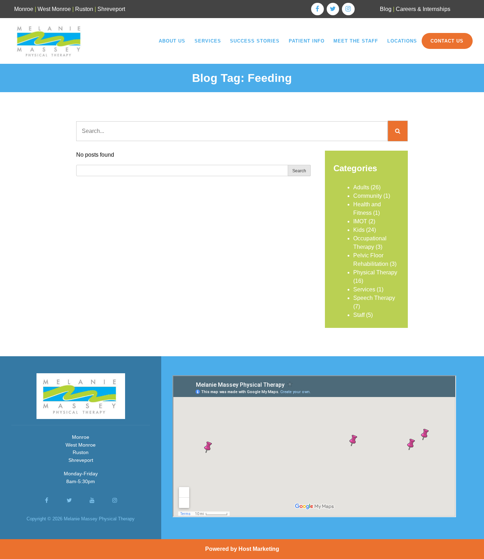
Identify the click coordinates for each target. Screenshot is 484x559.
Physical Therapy (375, 272)
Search (299, 170)
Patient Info (307, 41)
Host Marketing (258, 549)
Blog (386, 9)
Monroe (23, 9)
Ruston (84, 9)
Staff (359, 315)
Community (367, 196)
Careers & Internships (423, 9)
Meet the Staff (355, 41)
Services (208, 41)
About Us (172, 41)
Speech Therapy (374, 298)
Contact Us (446, 41)
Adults (361, 187)
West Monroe (54, 9)
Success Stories (255, 41)
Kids (359, 230)
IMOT (360, 221)
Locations (402, 41)
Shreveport (111, 9)
